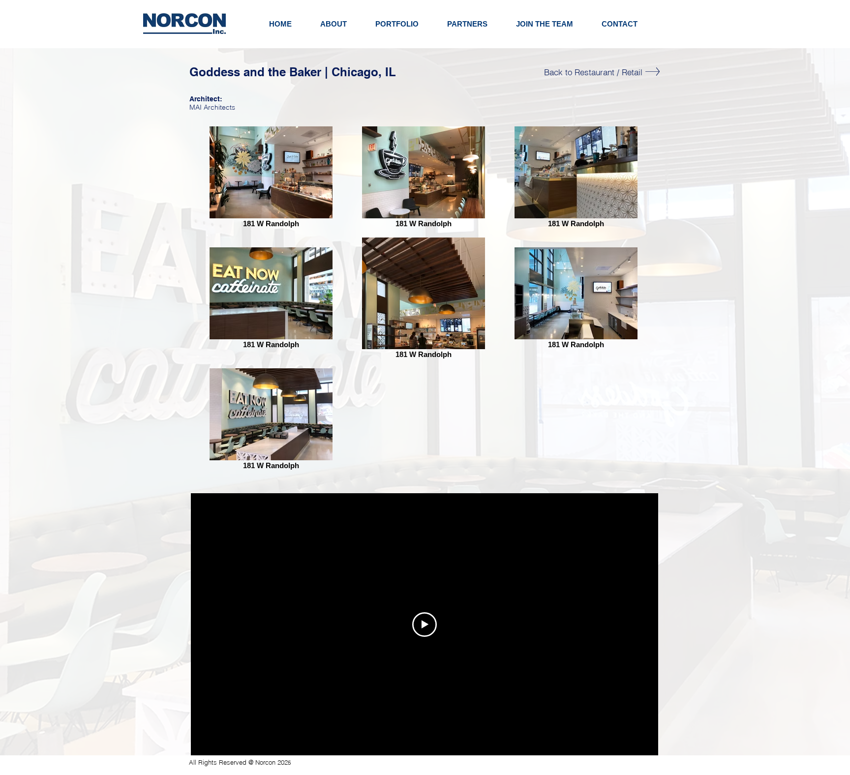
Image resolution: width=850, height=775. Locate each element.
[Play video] (424, 624)
